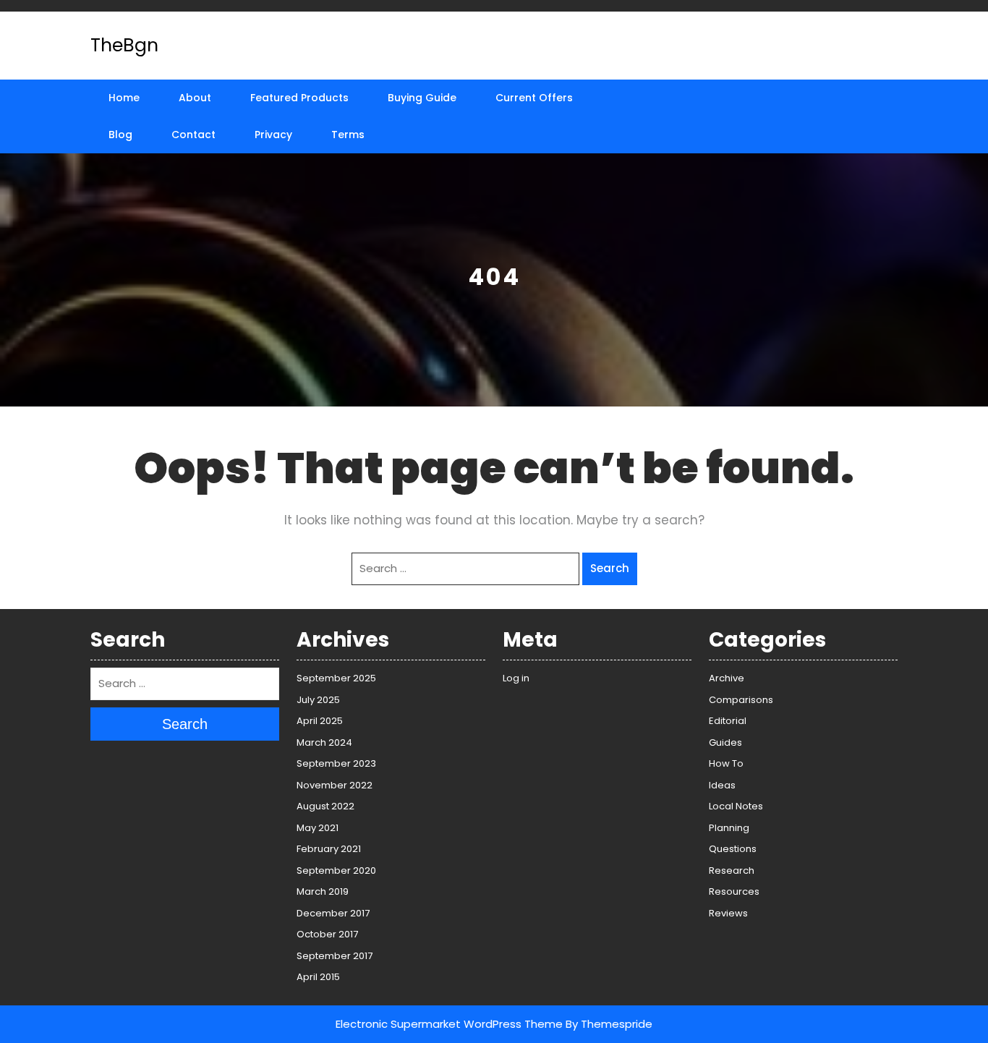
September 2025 (336, 678)
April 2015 (318, 977)
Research (731, 870)
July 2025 (318, 700)
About (195, 97)
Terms (348, 134)
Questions (733, 849)
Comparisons (741, 700)
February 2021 (329, 849)
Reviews (728, 913)
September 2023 (336, 763)
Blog (120, 134)
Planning (729, 828)
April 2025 (320, 721)
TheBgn (124, 45)
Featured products (299, 97)
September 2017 (334, 956)
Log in (516, 678)
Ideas (722, 785)
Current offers (534, 97)
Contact (193, 134)
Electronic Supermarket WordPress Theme (449, 1023)
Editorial (727, 721)
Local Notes (736, 806)
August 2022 (325, 806)
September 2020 (336, 870)
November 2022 (334, 785)
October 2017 (327, 934)
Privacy (273, 134)
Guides (725, 742)
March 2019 (323, 891)
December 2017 (333, 913)
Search (609, 568)
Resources (734, 891)
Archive (726, 678)
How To (726, 763)
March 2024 (324, 742)
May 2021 (317, 828)
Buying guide (422, 97)
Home (124, 97)
